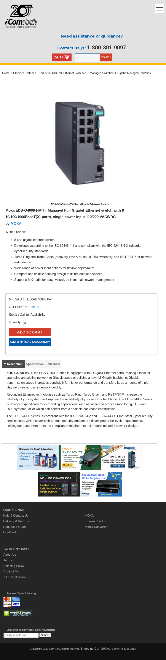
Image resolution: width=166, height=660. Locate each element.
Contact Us (11, 571)
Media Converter (96, 526)
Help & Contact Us (15, 515)
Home (6, 73)
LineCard (9, 532)
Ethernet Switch (95, 521)
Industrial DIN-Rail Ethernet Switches (63, 73)
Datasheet (53, 364)
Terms (7, 560)
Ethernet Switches (24, 73)
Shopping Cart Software (97, 648)
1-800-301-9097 (106, 47)
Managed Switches (102, 73)
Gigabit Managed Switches (134, 73)
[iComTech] (18, 31)
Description (14, 364)
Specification (35, 364)
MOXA (16, 223)
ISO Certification (14, 577)
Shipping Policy (13, 565)
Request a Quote (15, 526)
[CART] (67, 57)
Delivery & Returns (16, 521)
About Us (9, 554)
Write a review (15, 232)
